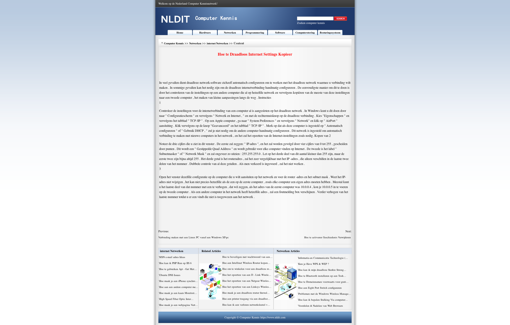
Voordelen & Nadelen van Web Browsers (321, 305)
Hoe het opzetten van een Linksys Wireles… (246, 287)
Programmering (255, 32)
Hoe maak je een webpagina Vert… (178, 305)
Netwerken (230, 32)
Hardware (205, 32)
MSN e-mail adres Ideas (172, 257)
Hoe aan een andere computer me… (178, 287)
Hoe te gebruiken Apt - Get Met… (178, 269)
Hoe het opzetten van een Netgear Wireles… (246, 281)
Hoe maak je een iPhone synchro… (178, 281)
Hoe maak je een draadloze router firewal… (246, 292)
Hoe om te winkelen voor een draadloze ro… (247, 269)
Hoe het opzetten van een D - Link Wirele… (246, 275)
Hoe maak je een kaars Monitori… (178, 293)
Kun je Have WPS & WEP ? (314, 264)
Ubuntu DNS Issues (170, 275)
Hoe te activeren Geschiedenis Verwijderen (328, 237)
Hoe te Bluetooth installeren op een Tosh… (322, 276)
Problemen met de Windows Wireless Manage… (324, 293)
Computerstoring (305, 32)
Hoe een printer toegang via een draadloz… (246, 298)
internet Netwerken (217, 43)
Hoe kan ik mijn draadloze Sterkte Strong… (322, 270)
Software (280, 32)
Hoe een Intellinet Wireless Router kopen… (246, 263)
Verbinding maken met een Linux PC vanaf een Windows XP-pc (194, 237)
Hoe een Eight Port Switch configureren (320, 288)
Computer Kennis (174, 43)
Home (180, 32)
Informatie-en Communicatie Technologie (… (323, 258)
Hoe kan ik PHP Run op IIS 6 (175, 263)
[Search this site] (340, 20)
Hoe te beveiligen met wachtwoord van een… (247, 257)
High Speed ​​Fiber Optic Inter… (176, 299)
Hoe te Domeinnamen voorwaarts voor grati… (323, 282)
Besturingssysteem (330, 32)
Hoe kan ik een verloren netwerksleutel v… (246, 304)
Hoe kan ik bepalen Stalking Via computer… (323, 299)
